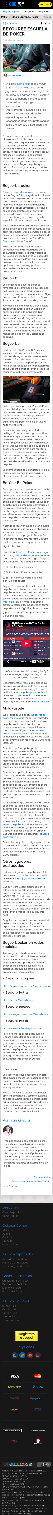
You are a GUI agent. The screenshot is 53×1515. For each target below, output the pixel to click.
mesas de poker (40, 701)
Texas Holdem (10, 1320)
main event (23, 83)
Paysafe (37, 1398)
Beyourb (29, 11)
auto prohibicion (38, 1441)
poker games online (34, 692)
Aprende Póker (29, 17)
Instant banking (37, 1409)
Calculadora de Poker (15, 1280)
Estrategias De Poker (14, 1284)
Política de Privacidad (15, 1262)
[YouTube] (30, 1355)
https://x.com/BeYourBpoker (18, 1000)
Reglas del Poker (12, 1291)
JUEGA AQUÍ (45, 5)
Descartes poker (12, 241)
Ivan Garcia (16, 76)
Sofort (14, 1409)
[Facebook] (15, 1355)
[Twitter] (22, 1355)
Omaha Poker (10, 1313)
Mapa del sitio (10, 1244)
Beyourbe (44, 11)
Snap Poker (9, 1316)
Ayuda (6, 1233)
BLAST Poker (9, 1305)
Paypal (37, 1385)
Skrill (14, 1398)
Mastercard (37, 1375)
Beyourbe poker (11, 11)
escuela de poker (12, 824)
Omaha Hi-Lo (10, 1309)
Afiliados (7, 1230)
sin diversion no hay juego (38, 1430)
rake (25, 683)
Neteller (14, 1386)
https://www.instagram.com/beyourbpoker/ (26, 986)
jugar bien (14, 1441)
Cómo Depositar (11, 1212)
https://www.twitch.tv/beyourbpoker (22, 1028)
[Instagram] (38, 1355)
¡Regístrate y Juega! (26, 1335)
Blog (14, 17)
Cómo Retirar (10, 1215)
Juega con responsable (12, 1430)
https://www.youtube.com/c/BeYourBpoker (26, 1014)
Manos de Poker (11, 1288)
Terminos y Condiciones (16, 1266)
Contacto (7, 1237)
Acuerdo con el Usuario (16, 1259)
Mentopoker (26, 192)
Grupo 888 (8, 1241)
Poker (4, 17)
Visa (14, 1375)
